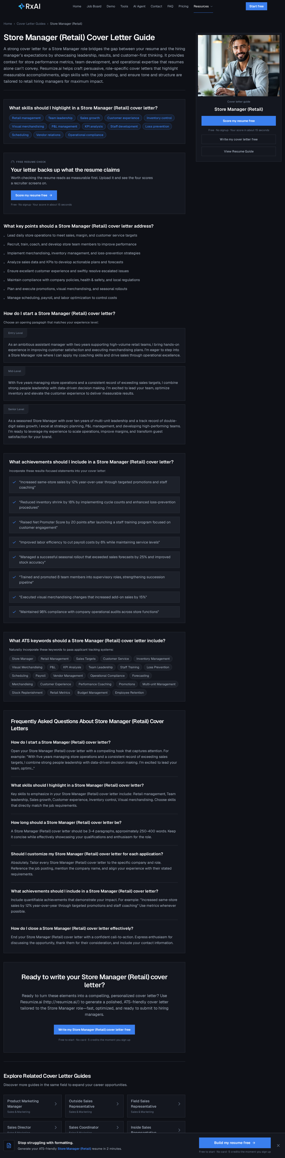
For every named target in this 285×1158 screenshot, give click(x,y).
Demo (111, 6)
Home (77, 6)
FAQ (170, 6)
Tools (124, 6)
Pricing (183, 6)
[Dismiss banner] (278, 1145)
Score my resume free (31, 195)
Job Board (94, 6)
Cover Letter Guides (31, 24)
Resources (201, 6)
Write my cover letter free (239, 139)
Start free (256, 6)
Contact (156, 6)
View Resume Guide (239, 151)
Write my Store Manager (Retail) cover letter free (94, 1030)
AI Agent (139, 6)
